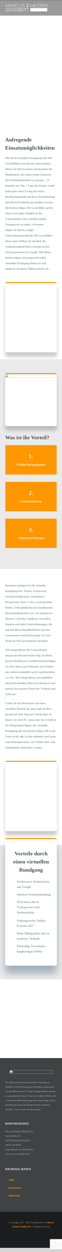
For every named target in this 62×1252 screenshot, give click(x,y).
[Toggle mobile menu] (55, 5)
